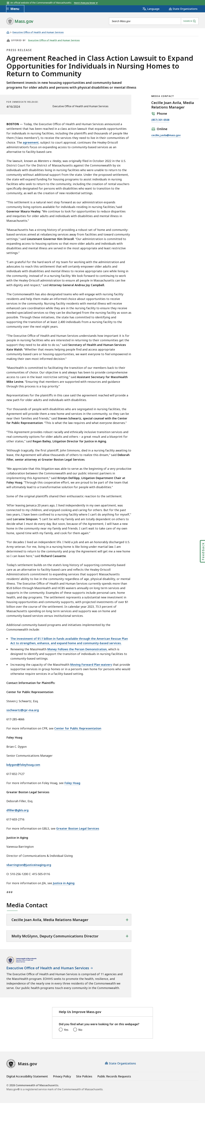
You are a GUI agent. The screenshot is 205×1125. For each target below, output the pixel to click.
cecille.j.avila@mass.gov (166, 135)
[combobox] (154, 21)
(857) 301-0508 (160, 120)
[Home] (8, 32)
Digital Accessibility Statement (27, 1076)
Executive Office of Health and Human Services (38, 32)
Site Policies (84, 1076)
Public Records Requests (114, 1076)
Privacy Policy (62, 1076)
